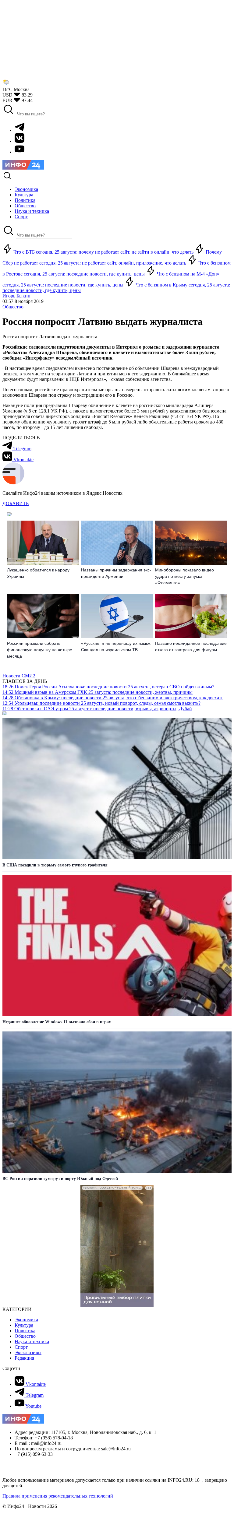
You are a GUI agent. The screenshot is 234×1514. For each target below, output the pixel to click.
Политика (25, 1330)
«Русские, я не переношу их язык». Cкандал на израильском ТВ (116, 646)
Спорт (21, 1347)
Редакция (24, 1358)
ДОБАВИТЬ (15, 503)
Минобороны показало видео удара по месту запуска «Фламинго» (184, 576)
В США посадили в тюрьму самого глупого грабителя (55, 865)
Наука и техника (32, 1341)
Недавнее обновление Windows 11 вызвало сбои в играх (56, 1022)
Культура (24, 1325)
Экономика (26, 1319)
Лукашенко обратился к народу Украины (38, 573)
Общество (12, 306)
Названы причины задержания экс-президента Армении (116, 573)
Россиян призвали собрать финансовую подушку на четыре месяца (39, 650)
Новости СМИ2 (18, 675)
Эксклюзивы (28, 1352)
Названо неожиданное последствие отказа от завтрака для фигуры (191, 646)
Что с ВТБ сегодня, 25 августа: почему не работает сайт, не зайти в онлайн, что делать (103, 252)
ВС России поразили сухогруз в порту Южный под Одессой (60, 1178)
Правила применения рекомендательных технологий (57, 1495)
